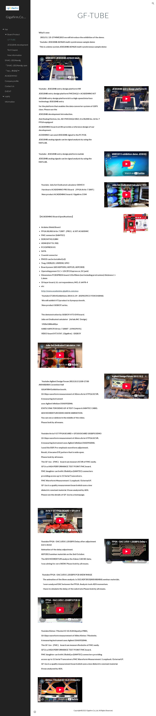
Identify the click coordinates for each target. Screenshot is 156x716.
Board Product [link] (13, 34)
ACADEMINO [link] (11, 76)
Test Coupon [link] (12, 50)
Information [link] (10, 101)
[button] (153, 3)
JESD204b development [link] (17, 45)
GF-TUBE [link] (11, 39)
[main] (93, 15)
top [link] (6, 29)
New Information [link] (14, 55)
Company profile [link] (12, 81)
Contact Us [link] (9, 86)
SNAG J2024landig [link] (14, 60)
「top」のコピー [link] (12, 70)
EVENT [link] (8, 91)
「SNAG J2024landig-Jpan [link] (16, 65)
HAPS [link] (7, 96)
